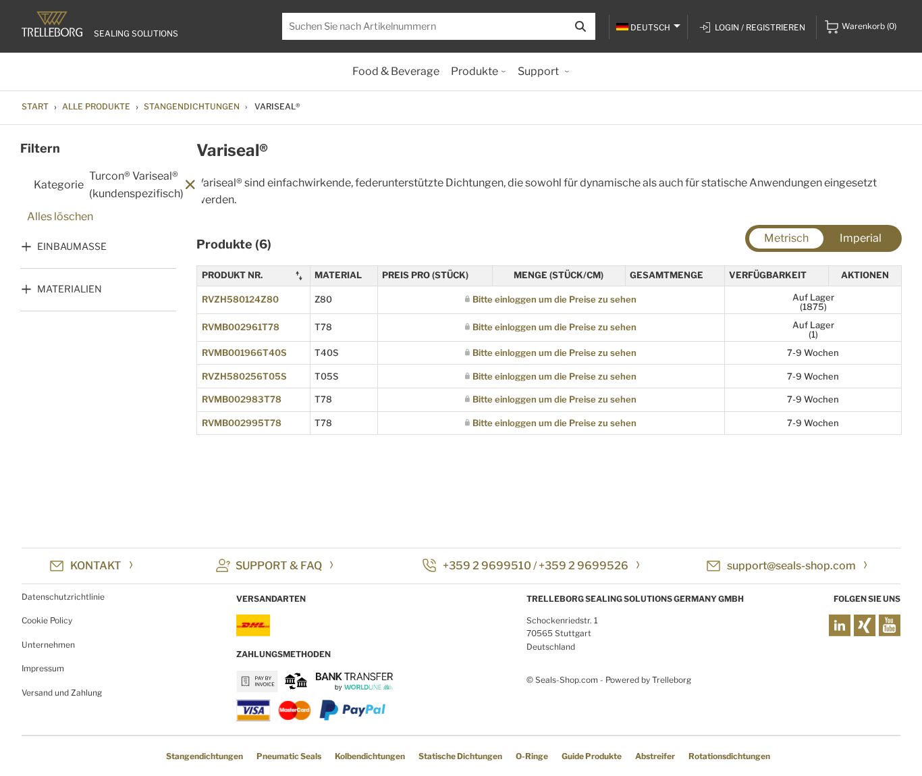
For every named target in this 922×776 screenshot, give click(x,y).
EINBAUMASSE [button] (72, 246)
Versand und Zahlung (62, 693)
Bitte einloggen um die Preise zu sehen (554, 299)
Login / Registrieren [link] (760, 27)
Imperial (861, 238)
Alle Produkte (96, 106)
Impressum (43, 668)
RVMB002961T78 (240, 326)
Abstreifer (655, 756)
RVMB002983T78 (241, 399)
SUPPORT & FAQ (279, 565)
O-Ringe (532, 756)
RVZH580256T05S (244, 376)
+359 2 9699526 (583, 565)
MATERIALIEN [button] (69, 288)
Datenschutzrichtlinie (63, 597)
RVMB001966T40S (244, 352)
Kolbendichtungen (370, 756)
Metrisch (786, 238)
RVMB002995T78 (241, 422)
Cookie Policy (47, 620)
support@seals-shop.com (791, 565)
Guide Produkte (592, 756)
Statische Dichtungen (460, 756)
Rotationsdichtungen (729, 756)
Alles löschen (60, 216)
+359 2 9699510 (487, 565)
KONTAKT (95, 565)
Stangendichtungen (192, 106)
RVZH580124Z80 (240, 299)
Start (35, 106)
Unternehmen (48, 645)
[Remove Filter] (190, 186)
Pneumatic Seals (288, 756)
